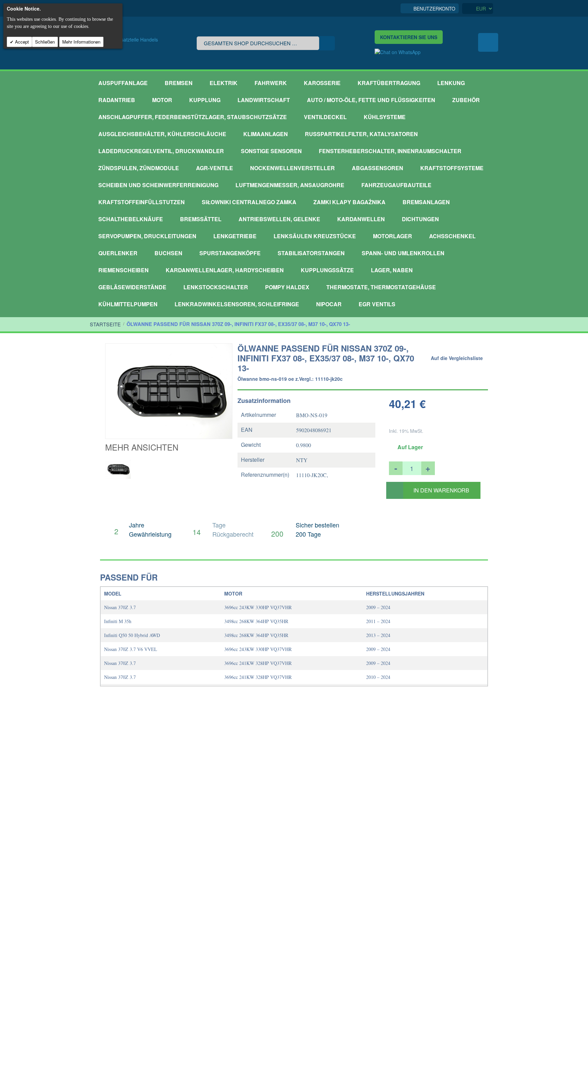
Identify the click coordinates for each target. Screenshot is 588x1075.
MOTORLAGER (392, 236)
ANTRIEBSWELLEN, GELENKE (279, 219)
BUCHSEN (168, 253)
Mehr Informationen (81, 41)
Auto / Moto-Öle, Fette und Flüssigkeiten (371, 100)
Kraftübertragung (389, 83)
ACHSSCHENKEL (452, 236)
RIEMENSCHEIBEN (123, 270)
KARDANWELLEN (361, 219)
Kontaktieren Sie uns (408, 37)
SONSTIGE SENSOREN (271, 151)
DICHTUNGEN (420, 219)
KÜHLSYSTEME (385, 117)
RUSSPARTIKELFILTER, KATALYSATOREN (361, 134)
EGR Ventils (377, 304)
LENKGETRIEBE (235, 236)
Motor (162, 100)
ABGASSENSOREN (377, 168)
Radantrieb (116, 100)
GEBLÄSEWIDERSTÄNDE (132, 287)
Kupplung (204, 100)
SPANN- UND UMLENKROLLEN (403, 253)
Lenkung (451, 83)
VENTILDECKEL (325, 117)
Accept (21, 41)
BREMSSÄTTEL (201, 219)
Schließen (45, 41)
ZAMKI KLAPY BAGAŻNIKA (349, 202)
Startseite (105, 324)
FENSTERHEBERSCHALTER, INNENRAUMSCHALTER (390, 151)
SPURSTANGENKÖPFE (230, 253)
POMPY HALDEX (287, 287)
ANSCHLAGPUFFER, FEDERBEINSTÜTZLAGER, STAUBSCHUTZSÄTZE (192, 117)
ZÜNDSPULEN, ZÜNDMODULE (138, 168)
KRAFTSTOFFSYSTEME (452, 168)
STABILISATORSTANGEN (311, 253)
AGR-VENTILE (214, 168)
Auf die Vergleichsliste (457, 358)
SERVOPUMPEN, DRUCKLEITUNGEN (147, 236)
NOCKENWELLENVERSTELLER (292, 168)
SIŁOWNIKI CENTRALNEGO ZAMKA (249, 202)
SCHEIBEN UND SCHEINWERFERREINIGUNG (158, 185)
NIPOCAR (329, 304)
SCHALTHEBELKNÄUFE (130, 219)
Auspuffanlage (123, 83)
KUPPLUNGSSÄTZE (327, 270)
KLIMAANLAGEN (265, 134)
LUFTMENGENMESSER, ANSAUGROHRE (289, 185)
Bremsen (179, 83)
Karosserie (322, 83)
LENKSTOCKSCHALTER (215, 287)
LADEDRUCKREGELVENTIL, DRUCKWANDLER (161, 151)
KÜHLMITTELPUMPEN (128, 304)
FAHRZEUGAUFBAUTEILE (396, 185)
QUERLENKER (117, 253)
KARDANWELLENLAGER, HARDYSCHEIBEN (225, 270)
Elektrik (224, 83)
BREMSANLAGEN (426, 202)
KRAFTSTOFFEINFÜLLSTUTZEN (141, 202)
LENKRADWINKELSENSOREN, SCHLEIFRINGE (237, 304)
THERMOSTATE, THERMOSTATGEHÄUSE (381, 287)
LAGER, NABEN (392, 270)
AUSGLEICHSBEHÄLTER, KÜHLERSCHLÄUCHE (162, 134)
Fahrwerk (271, 83)
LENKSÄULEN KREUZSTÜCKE (315, 236)
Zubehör (466, 100)
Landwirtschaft (264, 100)
